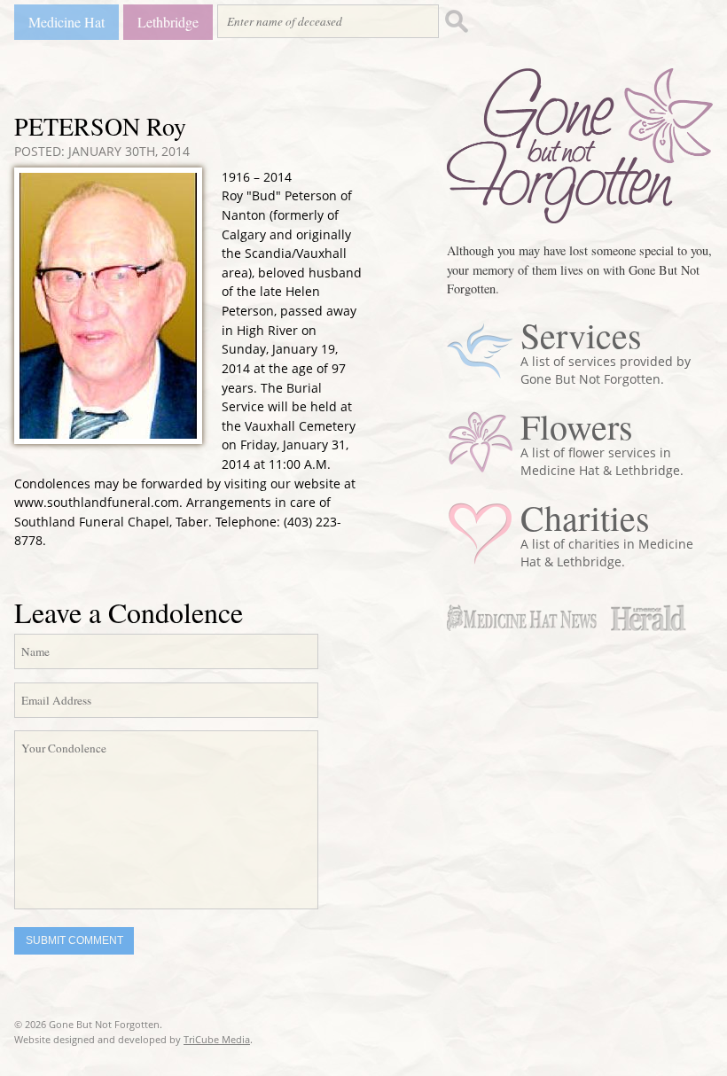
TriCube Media (217, 1039)
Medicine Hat (66, 21)
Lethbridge (168, 21)
